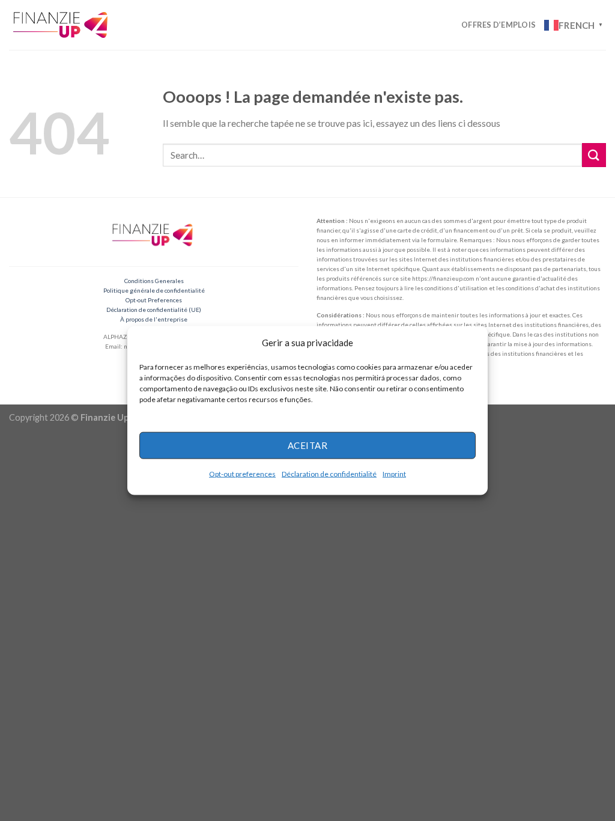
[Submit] (594, 154)
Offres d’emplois (498, 24)
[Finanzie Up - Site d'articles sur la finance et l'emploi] (62, 24)
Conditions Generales (154, 280)
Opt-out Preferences (154, 300)
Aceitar (307, 445)
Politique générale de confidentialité (154, 290)
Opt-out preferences (242, 473)
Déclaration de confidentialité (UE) (153, 309)
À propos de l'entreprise (153, 319)
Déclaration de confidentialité (329, 473)
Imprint (394, 473)
